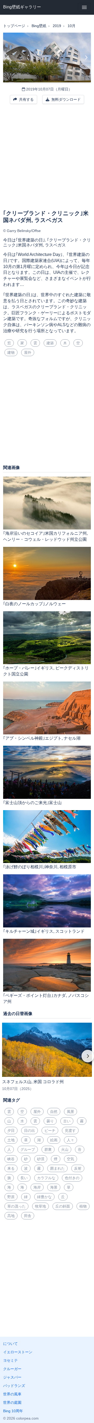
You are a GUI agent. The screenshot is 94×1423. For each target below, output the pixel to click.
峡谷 (11, 1159)
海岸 (37, 1187)
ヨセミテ (10, 1360)
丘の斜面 (62, 1206)
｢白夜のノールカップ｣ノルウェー (34, 604)
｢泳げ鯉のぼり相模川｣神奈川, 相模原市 (39, 867)
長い (24, 1178)
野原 (11, 1197)
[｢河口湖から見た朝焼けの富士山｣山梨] (86, 57)
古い (66, 1121)
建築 (50, 343)
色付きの (72, 1178)
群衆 (48, 1149)
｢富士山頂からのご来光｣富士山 (32, 802)
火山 (64, 1149)
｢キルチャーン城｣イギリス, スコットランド (44, 931)
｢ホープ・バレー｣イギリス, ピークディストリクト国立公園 (46, 671)
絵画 (53, 1140)
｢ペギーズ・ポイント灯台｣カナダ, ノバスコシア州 (46, 998)
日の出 (29, 1130)
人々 (70, 1140)
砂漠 (40, 1159)
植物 (83, 1206)
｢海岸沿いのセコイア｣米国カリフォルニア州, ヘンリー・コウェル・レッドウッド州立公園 (45, 536)
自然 (53, 1111)
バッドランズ (14, 1386)
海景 (53, 1187)
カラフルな (46, 1178)
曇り (50, 1121)
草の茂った (16, 1206)
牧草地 (40, 1206)
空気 (70, 1159)
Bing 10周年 (13, 1411)
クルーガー (12, 1369)
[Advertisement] (47, 160)
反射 (77, 1168)
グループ (27, 1149)
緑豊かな (44, 1197)
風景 (70, 1111)
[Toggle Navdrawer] (84, 7)
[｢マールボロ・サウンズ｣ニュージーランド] (8, 57)
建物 (11, 352)
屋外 (27, 352)
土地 (11, 1140)
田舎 (27, 1216)
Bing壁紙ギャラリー (22, 7)
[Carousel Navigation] (47, 1059)
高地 (11, 1216)
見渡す (70, 1130)
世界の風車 (12, 1394)
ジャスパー (12, 1377)
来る (11, 1168)
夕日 (11, 1130)
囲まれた (57, 1168)
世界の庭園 (12, 1402)
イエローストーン (17, 1352)
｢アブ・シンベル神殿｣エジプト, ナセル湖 (41, 738)
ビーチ (49, 1130)
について (10, 1343)
